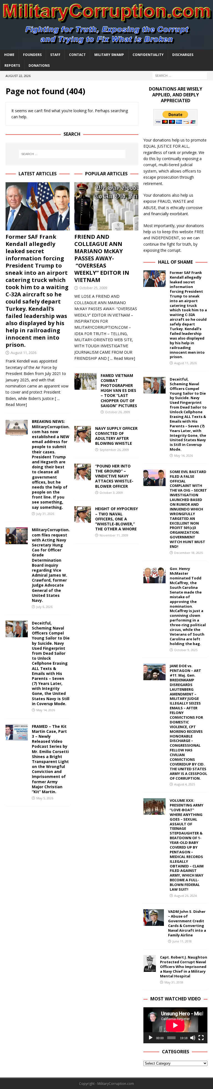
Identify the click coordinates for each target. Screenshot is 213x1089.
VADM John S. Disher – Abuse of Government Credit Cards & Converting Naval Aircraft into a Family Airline (187, 923)
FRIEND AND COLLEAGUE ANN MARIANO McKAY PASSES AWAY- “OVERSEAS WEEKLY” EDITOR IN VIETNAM (101, 258)
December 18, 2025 (188, 553)
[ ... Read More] (121, 358)
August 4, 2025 (184, 784)
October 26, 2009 (117, 412)
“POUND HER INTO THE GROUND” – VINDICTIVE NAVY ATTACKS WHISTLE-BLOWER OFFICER (114, 476)
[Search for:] (179, 75)
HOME (9, 54)
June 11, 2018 (182, 941)
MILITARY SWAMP (109, 54)
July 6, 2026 (44, 607)
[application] (175, 1025)
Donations (39, 65)
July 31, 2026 (45, 514)
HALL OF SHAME (175, 262)
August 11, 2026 (23, 352)
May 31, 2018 (173, 982)
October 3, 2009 (111, 492)
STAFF (55, 54)
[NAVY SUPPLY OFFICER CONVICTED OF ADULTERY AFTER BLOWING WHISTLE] (82, 434)
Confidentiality (148, 54)
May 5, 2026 (44, 798)
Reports (12, 65)
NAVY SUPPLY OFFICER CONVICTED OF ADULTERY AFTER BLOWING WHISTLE (116, 436)
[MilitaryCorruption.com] (106, 45)
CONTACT (77, 54)
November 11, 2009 (114, 535)
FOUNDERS (32, 54)
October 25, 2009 (93, 287)
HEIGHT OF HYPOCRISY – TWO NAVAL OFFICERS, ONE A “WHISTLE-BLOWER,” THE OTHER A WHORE (116, 518)
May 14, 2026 (45, 710)
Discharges (182, 54)
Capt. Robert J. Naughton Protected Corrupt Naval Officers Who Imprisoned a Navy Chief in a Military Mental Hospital (183, 966)
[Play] (150, 1038)
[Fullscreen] (201, 1038)
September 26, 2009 (114, 450)
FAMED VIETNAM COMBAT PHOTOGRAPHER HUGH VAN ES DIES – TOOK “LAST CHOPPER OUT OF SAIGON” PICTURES (119, 390)
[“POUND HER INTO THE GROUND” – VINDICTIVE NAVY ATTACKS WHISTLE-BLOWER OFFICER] (82, 472)
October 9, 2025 (185, 650)
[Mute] (193, 1038)
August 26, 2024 (185, 895)
